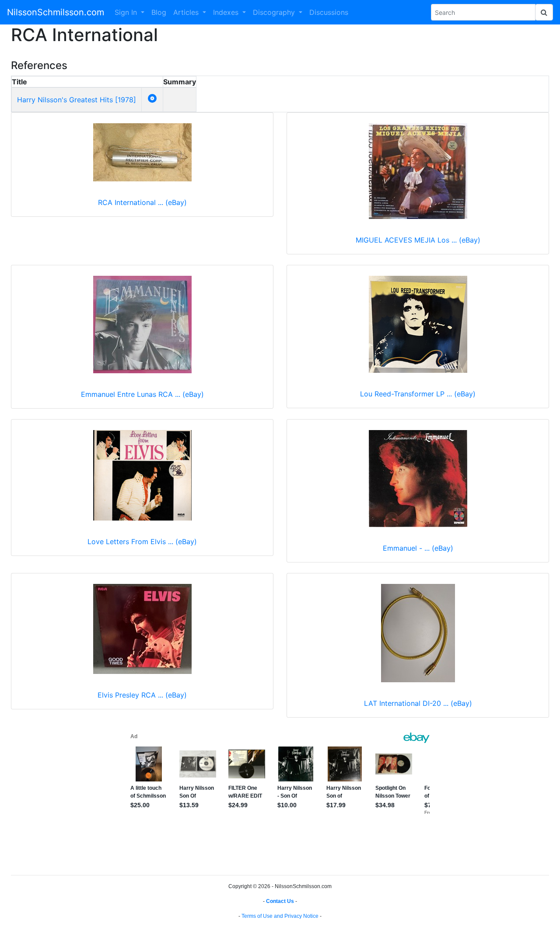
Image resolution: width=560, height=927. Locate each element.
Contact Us (280, 901)
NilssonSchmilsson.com (55, 12)
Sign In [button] (127, 12)
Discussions (328, 12)
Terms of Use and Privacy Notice (280, 916)
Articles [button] (187, 12)
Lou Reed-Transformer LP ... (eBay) (418, 393)
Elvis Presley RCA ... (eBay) (142, 695)
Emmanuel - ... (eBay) (418, 548)
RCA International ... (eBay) (142, 202)
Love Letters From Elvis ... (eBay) (142, 541)
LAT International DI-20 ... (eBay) (418, 703)
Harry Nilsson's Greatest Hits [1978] (76, 99)
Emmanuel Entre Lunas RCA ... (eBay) (142, 394)
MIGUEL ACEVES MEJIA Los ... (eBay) (418, 240)
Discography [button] (275, 12)
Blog (158, 12)
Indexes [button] (227, 12)
